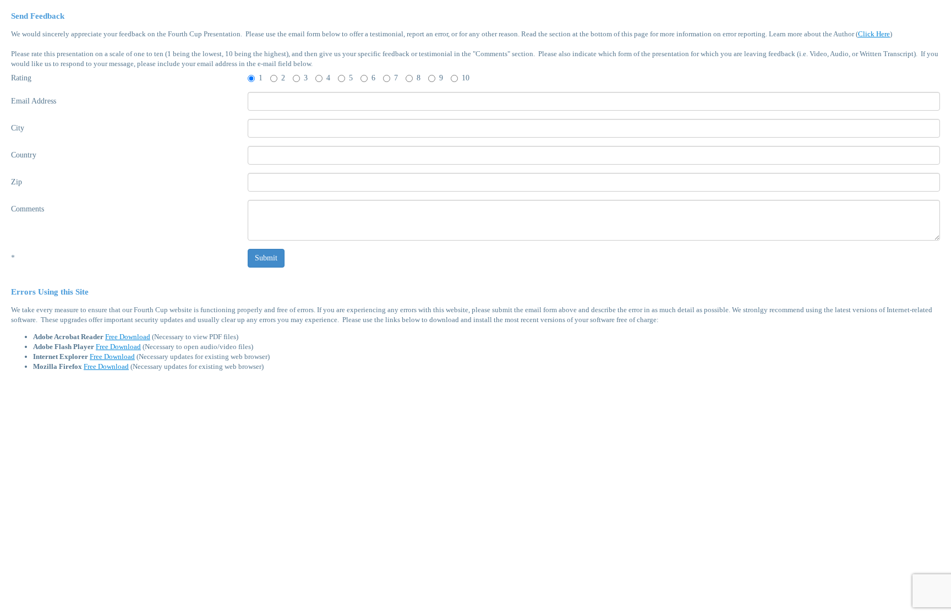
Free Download (127, 337)
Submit (266, 258)
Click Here (874, 34)
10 (465, 78)
